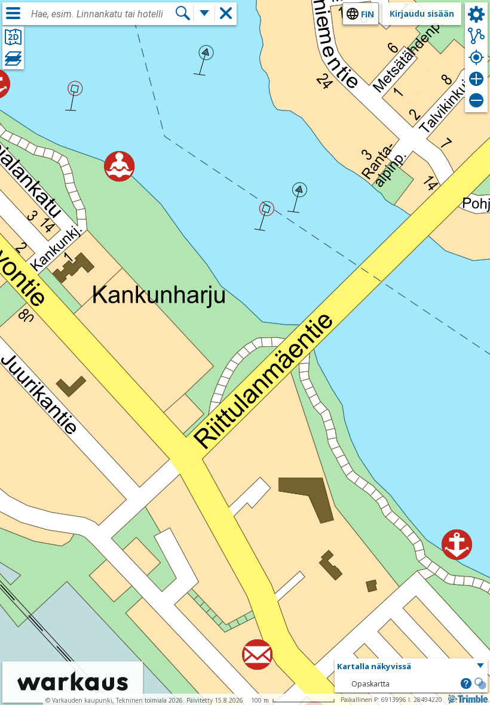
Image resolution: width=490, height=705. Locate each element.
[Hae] (182, 13)
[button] (411, 666)
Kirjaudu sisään (422, 13)
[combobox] (102, 14)
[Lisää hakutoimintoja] (204, 13)
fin (367, 14)
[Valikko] (13, 13)
